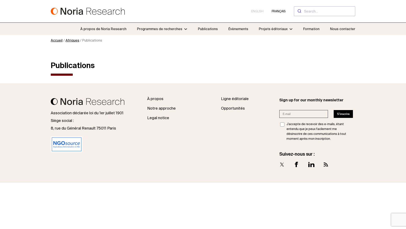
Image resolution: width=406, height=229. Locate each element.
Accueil (57, 40)
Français (279, 11)
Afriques (72, 40)
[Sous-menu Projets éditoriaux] (291, 29)
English (257, 11)
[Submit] (299, 11)
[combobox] (324, 11)
